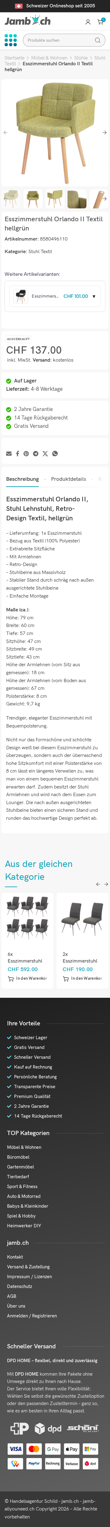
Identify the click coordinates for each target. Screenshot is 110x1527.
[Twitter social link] (45, 454)
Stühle (81, 58)
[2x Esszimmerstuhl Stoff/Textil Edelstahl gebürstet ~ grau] (83, 919)
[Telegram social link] (35, 454)
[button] (29, 978)
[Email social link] (9, 454)
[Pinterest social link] (26, 454)
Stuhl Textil (40, 252)
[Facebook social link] (17, 454)
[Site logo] (27, 20)
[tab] (22, 479)
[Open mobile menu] (11, 40)
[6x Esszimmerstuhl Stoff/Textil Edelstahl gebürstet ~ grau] (28, 919)
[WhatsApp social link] (55, 454)
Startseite (14, 58)
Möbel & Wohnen (49, 58)
